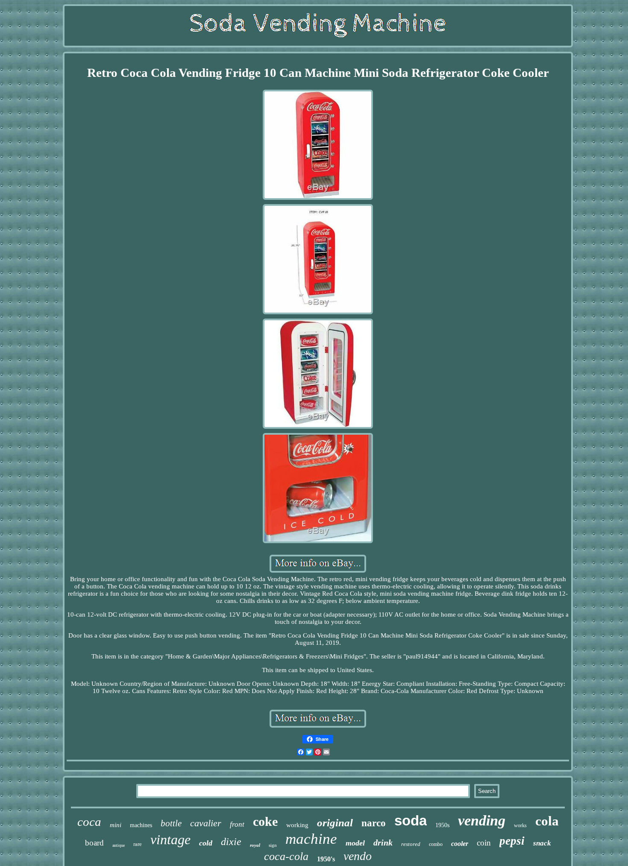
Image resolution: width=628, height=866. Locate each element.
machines (141, 825)
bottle (171, 823)
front (237, 824)
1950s (442, 825)
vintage (170, 839)
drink (383, 842)
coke (265, 821)
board (94, 842)
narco (373, 823)
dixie (231, 841)
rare (137, 844)
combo (436, 844)
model (355, 843)
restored (410, 844)
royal (255, 845)
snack (542, 843)
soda (410, 820)
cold (205, 843)
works (520, 825)
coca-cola (286, 856)
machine (311, 839)
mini (115, 825)
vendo (357, 856)
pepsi (512, 840)
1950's (326, 859)
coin (484, 842)
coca (89, 821)
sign (273, 845)
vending (481, 820)
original (335, 822)
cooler (459, 843)
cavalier (205, 823)
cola (547, 820)
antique (118, 845)
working (297, 825)
